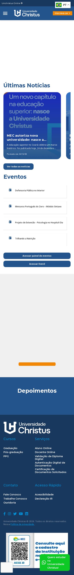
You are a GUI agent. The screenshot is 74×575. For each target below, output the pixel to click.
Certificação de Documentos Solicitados (50, 471)
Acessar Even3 (37, 263)
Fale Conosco (12, 494)
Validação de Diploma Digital (49, 458)
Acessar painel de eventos (37, 255)
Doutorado (56, 15)
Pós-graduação (13, 452)
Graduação (10, 448)
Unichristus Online (11, 3)
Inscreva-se (61, 13)
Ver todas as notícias (18, 166)
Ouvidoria (9, 502)
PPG (6, 456)
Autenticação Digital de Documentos (50, 464)
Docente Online (45, 452)
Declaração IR (43, 498)
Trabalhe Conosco (15, 498)
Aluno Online (43, 448)
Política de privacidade (22, 524)
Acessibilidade (44, 494)
